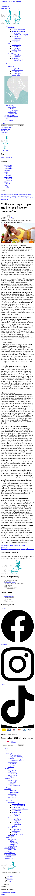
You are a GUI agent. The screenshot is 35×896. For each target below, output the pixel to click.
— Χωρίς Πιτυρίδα (17, 60)
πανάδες (27, 196)
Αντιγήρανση (8, 177)
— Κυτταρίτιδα (16, 50)
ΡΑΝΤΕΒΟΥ (5, 150)
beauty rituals (7, 194)
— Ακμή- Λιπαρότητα (18, 29)
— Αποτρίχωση (13, 110)
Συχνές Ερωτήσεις (9, 597)
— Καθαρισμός (16, 38)
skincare (18, 194)
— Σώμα (11, 108)
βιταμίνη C (9, 196)
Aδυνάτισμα (8, 157)
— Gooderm (15, 71)
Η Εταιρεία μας (5, 8)
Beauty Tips (8, 167)
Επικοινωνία (8, 599)
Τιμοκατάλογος (12, 113)
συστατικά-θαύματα (21, 197)
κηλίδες (18, 196)
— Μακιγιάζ (12, 112)
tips (21, 194)
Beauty (2, 194)
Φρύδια (6, 187)
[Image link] (16, 103)
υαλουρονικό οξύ (29, 197)
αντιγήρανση (29, 194)
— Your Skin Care (17, 70)
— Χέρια (14, 51)
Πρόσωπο (7, 183)
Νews (6, 182)
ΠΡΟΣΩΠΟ (11, 28)
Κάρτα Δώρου (5, 6)
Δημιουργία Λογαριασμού (8, 892)
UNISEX (7, 63)
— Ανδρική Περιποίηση (19, 31)
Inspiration (12, 194)
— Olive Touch (16, 73)
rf (15, 194)
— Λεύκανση (16, 40)
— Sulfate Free (16, 55)
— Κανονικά (16, 56)
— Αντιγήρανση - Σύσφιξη (20, 34)
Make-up (7, 170)
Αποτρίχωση (8, 178)
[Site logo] (7, 23)
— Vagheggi (15, 68)
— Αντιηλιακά (16, 46)
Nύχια (6, 172)
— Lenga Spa (16, 75)
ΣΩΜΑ (10, 43)
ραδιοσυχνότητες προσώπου (6, 197)
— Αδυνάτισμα (16, 45)
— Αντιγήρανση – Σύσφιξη (16, 760)
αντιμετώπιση (3, 196)
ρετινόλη (14, 197)
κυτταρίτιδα (22, 196)
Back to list (4, 547)
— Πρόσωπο (12, 107)
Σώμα (6, 185)
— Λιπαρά (15, 58)
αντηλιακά (24, 194)
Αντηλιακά (7, 175)
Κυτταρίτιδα (8, 180)
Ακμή (6, 173)
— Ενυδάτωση (16, 36)
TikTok (19, 1)
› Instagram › (5, 1)
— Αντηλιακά (16, 33)
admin (12, 217)
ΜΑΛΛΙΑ (11, 53)
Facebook (12, 1)
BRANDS (11, 66)
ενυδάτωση (14, 196)
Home (2, 157)
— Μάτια (15, 41)
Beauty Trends (8, 168)
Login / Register (9, 858)
